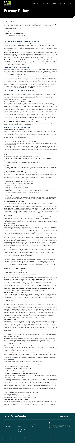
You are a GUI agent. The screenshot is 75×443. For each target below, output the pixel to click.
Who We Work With (8, 426)
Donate (69, 3)
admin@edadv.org (14, 394)
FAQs (5, 428)
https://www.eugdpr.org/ (9, 359)
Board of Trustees (21, 428)
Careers (19, 431)
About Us (19, 424)
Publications (55, 3)
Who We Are (35, 3)
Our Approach (7, 424)
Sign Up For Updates (64, 416)
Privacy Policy (51, 428)
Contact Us (62, 3)
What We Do (45, 3)
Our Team (20, 426)
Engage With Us (34, 423)
